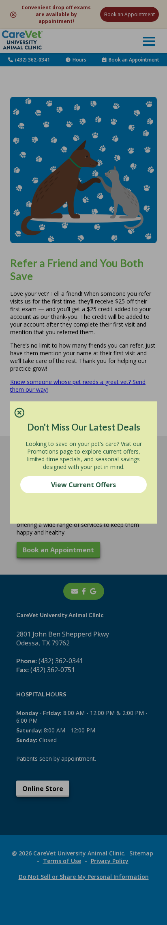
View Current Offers (83, 484)
